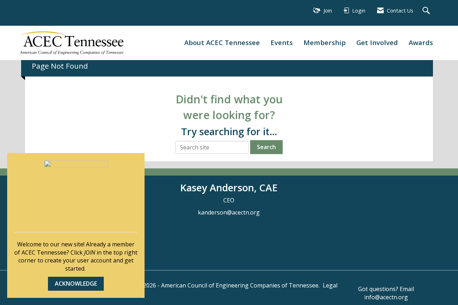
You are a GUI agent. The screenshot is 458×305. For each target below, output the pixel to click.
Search (266, 147)
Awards (421, 42)
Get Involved (377, 42)
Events (282, 42)
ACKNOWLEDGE (76, 283)
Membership (324, 42)
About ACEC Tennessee (222, 42)
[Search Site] (427, 10)
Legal (330, 285)
